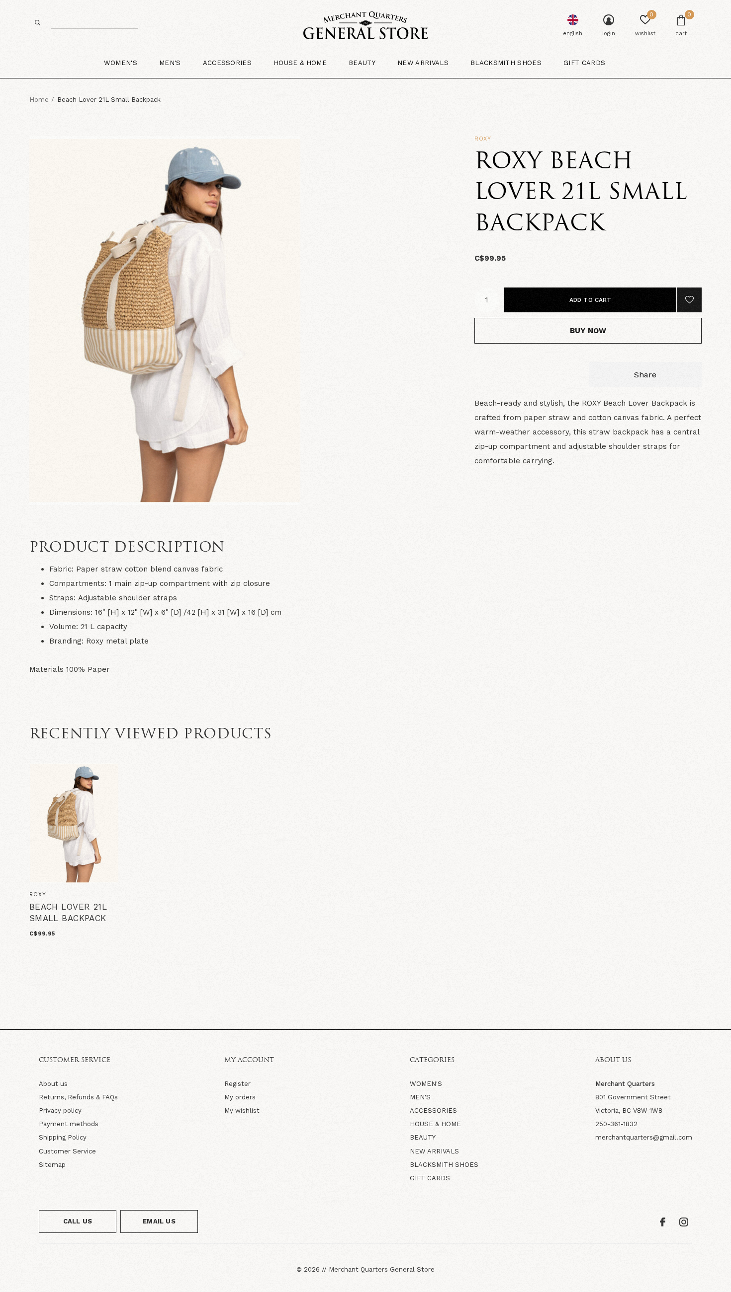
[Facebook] (662, 1222)
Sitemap (52, 1164)
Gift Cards (584, 63)
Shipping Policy (63, 1137)
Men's (170, 63)
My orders (240, 1097)
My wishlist (242, 1110)
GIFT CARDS (430, 1178)
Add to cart (590, 299)
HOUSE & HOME (435, 1124)
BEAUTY (423, 1137)
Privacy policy (60, 1110)
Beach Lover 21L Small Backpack (68, 913)
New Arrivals (423, 63)
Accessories (227, 63)
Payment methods (68, 1124)
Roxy (482, 138)
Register (237, 1083)
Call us (77, 1221)
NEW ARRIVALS (434, 1151)
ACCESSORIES (433, 1110)
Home (39, 99)
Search (38, 22)
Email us (159, 1221)
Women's (120, 63)
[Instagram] (683, 1222)
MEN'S (420, 1097)
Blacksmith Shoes (506, 63)
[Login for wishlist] (689, 299)
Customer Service (67, 1151)
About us (53, 1083)
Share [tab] (645, 374)
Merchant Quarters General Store (382, 1269)
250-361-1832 (616, 1124)
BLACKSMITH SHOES (444, 1164)
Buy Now (588, 330)
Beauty (362, 63)
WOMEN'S (426, 1083)
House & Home (300, 63)
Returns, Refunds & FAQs (78, 1097)
